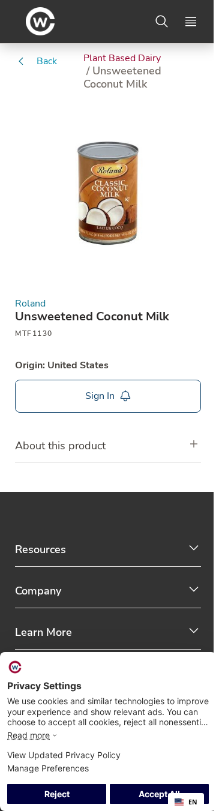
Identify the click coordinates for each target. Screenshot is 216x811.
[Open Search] (162, 21)
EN (192, 802)
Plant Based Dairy (122, 58)
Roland (30, 304)
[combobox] (186, 802)
